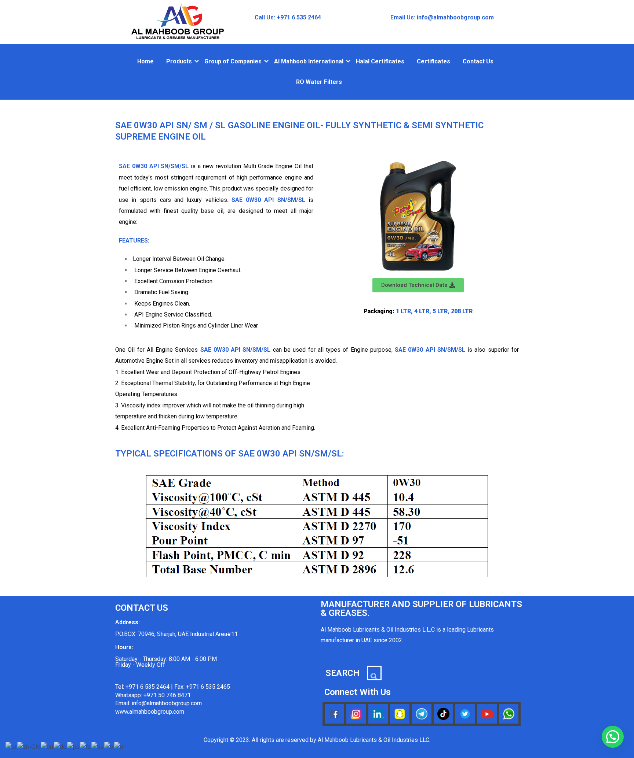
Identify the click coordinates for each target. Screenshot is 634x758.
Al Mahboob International (308, 61)
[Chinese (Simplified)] (29, 747)
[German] (60, 747)
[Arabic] (11, 747)
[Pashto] (73, 747)
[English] (47, 747)
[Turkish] (109, 747)
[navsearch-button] (374, 673)
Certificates (433, 61)
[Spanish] (97, 747)
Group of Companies (233, 61)
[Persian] (85, 747)
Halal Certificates (380, 61)
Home (145, 61)
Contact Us (478, 61)
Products (179, 61)
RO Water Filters (319, 81)
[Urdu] (120, 747)
